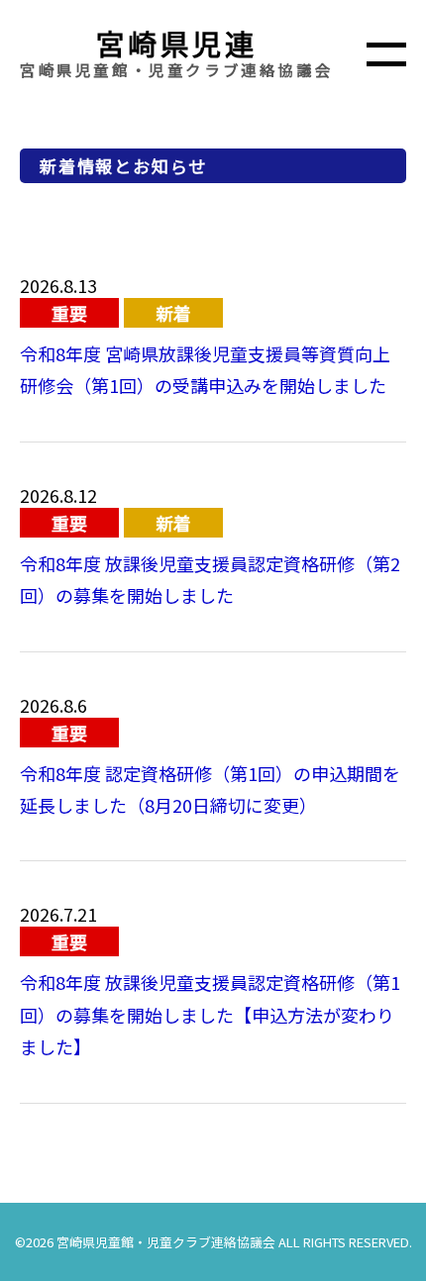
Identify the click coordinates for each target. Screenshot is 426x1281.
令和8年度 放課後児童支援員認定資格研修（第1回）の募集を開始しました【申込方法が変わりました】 (210, 1014)
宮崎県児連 (177, 42)
